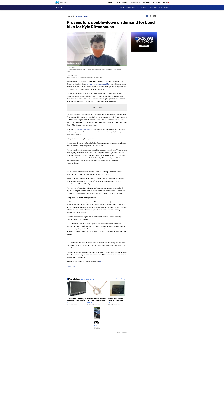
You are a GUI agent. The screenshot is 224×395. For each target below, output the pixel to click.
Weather (134, 2)
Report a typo (71, 266)
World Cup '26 (158, 7)
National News (82, 16)
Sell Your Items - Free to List (88, 279)
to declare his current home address (98, 84)
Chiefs (137, 7)
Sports (142, 2)
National (125, 2)
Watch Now (163, 2)
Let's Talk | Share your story (127, 7)
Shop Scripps (151, 2)
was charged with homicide (84, 129)
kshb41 (57, 7)
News (69, 16)
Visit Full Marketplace (121, 279)
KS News (150, 7)
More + (166, 7)
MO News (143, 7)
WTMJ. (101, 261)
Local (118, 2)
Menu (110, 2)
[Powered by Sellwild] (124, 332)
